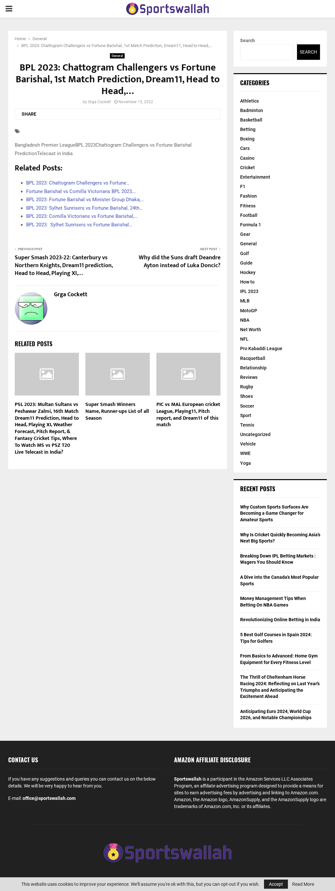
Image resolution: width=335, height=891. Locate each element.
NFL (244, 339)
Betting (248, 129)
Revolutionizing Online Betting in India (280, 619)
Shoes (246, 396)
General (117, 55)
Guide (246, 263)
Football (248, 215)
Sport (245, 415)
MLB (245, 300)
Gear (245, 234)
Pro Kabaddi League (261, 348)
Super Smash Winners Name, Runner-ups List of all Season (117, 411)
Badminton (251, 110)
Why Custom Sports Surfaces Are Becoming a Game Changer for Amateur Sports (274, 513)
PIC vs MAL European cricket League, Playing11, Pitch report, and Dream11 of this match (188, 414)
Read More (303, 884)
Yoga (245, 463)
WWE (245, 453)
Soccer (247, 406)
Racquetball (252, 358)
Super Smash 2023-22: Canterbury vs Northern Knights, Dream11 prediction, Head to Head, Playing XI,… (64, 265)
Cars (245, 148)
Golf (244, 253)
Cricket (247, 167)
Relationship (253, 367)
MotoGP (248, 310)
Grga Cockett (99, 102)
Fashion (248, 196)
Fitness (248, 205)
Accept (276, 884)
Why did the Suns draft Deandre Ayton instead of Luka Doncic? (179, 261)
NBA (244, 320)
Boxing (247, 138)
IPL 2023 (249, 291)
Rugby (246, 386)
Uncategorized (255, 434)
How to (247, 281)
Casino (247, 158)
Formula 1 (250, 224)
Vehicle (248, 443)
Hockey (248, 272)
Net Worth (250, 329)
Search (247, 40)
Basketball (251, 119)
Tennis (247, 425)
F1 (242, 186)
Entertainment (255, 177)
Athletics (249, 101)
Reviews (248, 377)
